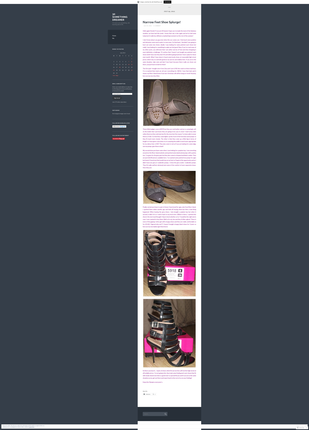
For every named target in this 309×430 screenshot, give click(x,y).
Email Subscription (118, 83)
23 (114, 70)
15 (131, 64)
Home (114, 35)
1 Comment (157, 25)
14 (128, 64)
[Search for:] (155, 414)
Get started (167, 2)
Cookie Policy (31, 427)
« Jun (113, 75)
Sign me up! (117, 98)
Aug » (117, 75)
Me (113, 38)
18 (119, 67)
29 (131, 70)
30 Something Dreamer (119, 17)
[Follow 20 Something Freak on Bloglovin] (119, 127)
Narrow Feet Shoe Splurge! (162, 22)
